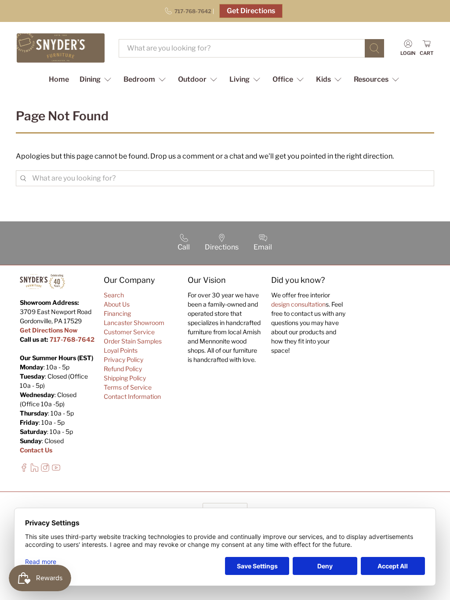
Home (59, 79)
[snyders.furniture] (61, 48)
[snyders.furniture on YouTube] (56, 469)
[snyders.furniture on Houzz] (34, 469)
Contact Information (132, 396)
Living (239, 79)
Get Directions (251, 11)
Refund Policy (123, 368)
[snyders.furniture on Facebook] (24, 469)
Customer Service (129, 332)
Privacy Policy (123, 359)
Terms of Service (128, 387)
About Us (117, 304)
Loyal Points (121, 350)
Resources (371, 79)
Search (114, 295)
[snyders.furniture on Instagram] (45, 469)
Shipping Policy (125, 378)
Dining (90, 79)
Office (282, 79)
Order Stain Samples (133, 341)
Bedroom (139, 79)
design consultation (298, 304)
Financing (117, 313)
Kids (323, 79)
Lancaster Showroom (134, 322)
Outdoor (192, 79)
